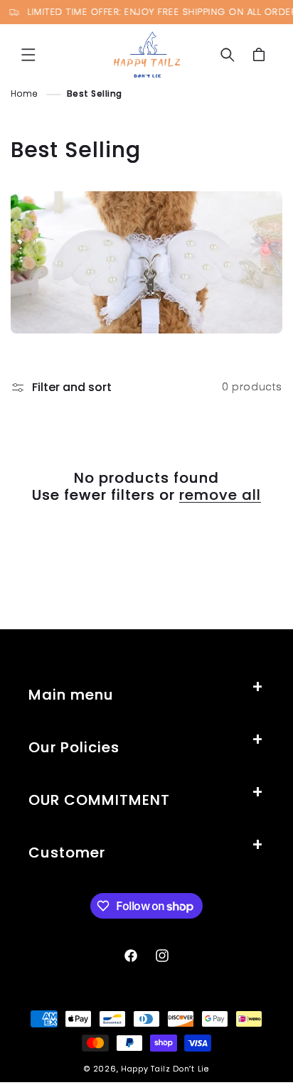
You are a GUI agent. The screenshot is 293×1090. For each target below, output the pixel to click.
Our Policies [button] (73, 747)
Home (24, 93)
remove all (220, 494)
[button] (28, 54)
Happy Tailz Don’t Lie (165, 1068)
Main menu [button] (71, 695)
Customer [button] (66, 852)
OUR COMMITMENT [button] (99, 800)
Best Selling (94, 93)
